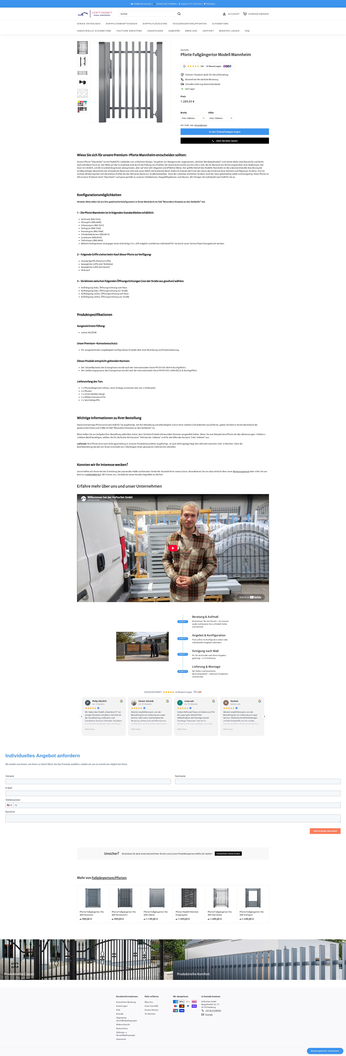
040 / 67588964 (170, 4)
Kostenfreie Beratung (126, 1002)
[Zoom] (130, 82)
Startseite (185, 50)
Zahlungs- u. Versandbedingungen (125, 1033)
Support (208, 30)
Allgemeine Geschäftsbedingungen (126, 1019)
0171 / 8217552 (195, 4)
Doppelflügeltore (155, 23)
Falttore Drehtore (129, 30)
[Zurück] (81, 716)
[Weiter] (264, 716)
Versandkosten (200, 125)
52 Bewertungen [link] (213, 66)
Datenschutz (122, 1028)
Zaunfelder (155, 30)
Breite (184, 112)
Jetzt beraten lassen (226, 140)
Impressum (121, 1039)
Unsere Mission (151, 1010)
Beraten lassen (229, 30)
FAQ (247, 30)
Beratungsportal (241, 471)
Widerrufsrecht (123, 1024)
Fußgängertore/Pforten (190, 23)
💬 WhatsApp (209, 4)
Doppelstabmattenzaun (121, 23)
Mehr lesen (89, 729)
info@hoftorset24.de (142, 4)
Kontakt (120, 1013)
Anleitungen (121, 1006)
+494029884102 (93, 474)
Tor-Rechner (150, 1013)
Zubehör (174, 30)
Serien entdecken (89, 23)
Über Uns (191, 30)
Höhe (211, 112)
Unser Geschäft (151, 1006)
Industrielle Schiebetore (94, 30)
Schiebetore (220, 23)
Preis (183, 96)
